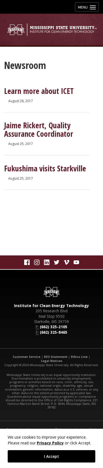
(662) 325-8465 (53, 332)
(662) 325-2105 (53, 326)
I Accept (51, 456)
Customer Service (26, 357)
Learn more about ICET (39, 91)
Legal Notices (51, 361)
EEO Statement (55, 357)
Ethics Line (79, 357)
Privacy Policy (50, 442)
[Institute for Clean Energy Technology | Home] (51, 29)
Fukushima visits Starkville (45, 168)
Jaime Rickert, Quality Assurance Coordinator (38, 129)
